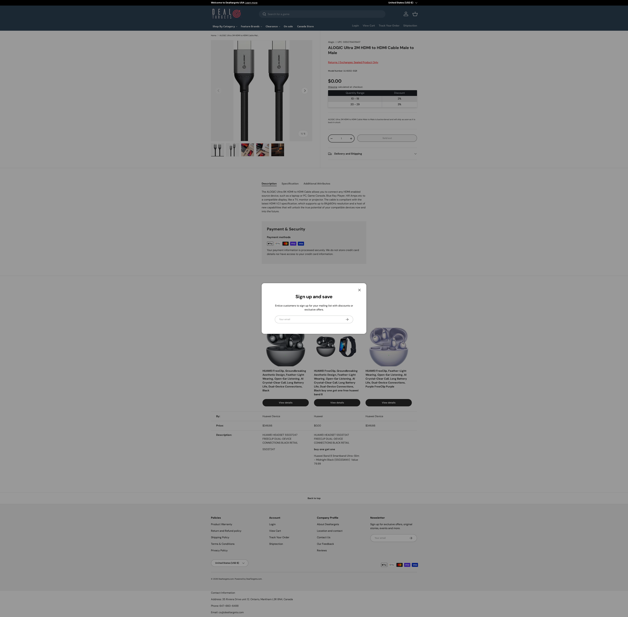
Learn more (251, 2)
